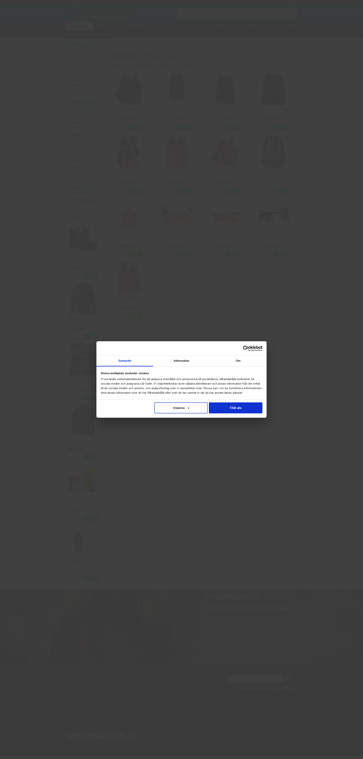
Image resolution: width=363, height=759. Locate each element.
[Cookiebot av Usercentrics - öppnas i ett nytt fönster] (245, 348)
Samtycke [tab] (124, 360)
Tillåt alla (235, 407)
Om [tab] (238, 360)
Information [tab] (181, 360)
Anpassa (179, 407)
